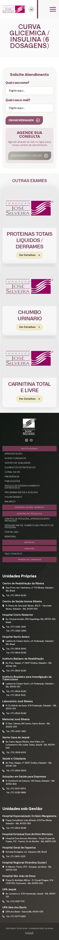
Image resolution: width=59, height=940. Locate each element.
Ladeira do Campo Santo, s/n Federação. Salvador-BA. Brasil (30, 642)
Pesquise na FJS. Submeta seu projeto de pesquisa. (29, 527)
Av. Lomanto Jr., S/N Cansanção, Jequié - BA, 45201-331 (31, 895)
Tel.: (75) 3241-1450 (16, 731)
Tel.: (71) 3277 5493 (16, 917)
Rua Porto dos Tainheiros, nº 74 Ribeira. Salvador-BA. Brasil (30, 589)
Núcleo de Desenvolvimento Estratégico (22, 487)
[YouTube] (31, 440)
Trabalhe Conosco (29, 559)
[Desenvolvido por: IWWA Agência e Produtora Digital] (29, 933)
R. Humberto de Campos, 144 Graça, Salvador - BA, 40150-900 (30, 782)
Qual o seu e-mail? (18, 100)
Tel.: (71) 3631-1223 (15, 857)
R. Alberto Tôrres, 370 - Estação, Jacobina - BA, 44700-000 (29, 868)
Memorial (10, 537)
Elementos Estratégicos (20, 468)
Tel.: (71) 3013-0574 (16, 789)
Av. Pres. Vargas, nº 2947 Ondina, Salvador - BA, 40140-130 (29, 664)
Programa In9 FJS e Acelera (21, 493)
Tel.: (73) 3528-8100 (16, 753)
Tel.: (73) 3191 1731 (15, 902)
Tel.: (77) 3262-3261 (16, 627)
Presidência (12, 477)
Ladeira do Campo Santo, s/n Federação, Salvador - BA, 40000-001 (30, 685)
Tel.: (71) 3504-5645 (16, 828)
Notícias (29, 542)
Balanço (10, 502)
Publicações (12, 481)
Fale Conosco (13, 554)
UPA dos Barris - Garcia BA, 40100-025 (24, 912)
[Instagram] (26, 440)
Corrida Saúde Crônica (29, 507)
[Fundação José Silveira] (14, 9)
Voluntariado (13, 497)
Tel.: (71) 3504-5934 (16, 771)
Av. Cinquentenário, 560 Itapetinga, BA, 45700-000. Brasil (31, 620)
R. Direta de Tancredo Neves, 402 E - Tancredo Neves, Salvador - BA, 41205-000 (29, 607)
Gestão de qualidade (18, 463)
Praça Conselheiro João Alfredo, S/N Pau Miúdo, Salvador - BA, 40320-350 (29, 822)
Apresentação (14, 454)
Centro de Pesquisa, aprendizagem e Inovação (27, 520)
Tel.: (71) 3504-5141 (16, 695)
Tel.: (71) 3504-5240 (16, 596)
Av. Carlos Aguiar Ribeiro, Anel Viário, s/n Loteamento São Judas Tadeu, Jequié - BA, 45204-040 (30, 745)
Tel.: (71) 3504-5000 (16, 649)
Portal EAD (11, 532)
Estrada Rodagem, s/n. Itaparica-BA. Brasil (26, 852)
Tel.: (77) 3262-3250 (16, 631)
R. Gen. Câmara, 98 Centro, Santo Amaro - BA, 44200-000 (28, 725)
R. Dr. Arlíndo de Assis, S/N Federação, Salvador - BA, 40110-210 (31, 707)
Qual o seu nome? (17, 82)
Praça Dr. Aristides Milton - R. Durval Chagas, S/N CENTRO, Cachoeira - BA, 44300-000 (29, 882)
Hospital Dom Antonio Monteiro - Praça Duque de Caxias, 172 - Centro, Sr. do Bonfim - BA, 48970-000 (31, 840)
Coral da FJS (12, 472)
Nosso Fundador (15, 458)
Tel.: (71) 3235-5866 (16, 793)
